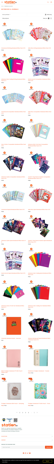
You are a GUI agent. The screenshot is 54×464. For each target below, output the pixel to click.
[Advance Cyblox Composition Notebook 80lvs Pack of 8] (13, 163)
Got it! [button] (47, 461)
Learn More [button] (4, 461)
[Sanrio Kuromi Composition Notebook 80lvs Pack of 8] (40, 65)
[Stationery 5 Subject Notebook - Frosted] (40, 357)
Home (2, 6)
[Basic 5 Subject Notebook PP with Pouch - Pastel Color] (13, 357)
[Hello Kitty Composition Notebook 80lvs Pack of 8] (40, 98)
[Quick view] (24, 45)
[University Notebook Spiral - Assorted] (13, 324)
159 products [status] (5, 18)
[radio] (48, 18)
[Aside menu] (2, 2)
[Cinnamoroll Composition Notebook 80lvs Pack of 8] (13, 98)
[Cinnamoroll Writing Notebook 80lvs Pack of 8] (13, 34)
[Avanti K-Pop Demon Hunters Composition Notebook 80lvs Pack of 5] (40, 163)
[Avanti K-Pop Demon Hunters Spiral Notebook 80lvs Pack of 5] (40, 226)
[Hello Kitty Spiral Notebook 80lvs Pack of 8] (40, 195)
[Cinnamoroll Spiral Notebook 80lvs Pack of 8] (13, 195)
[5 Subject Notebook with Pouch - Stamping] (13, 389)
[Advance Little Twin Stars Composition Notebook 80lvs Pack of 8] (40, 130)
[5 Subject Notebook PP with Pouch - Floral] (40, 389)
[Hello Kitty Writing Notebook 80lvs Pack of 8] (40, 34)
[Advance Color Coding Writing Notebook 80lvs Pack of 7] (13, 65)
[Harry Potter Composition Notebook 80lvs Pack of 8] (13, 130)
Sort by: (5, 14)
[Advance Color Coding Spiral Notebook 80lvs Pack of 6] (40, 259)
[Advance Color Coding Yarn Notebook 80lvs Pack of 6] (40, 292)
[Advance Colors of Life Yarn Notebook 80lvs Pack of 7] (13, 292)
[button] (48, 2)
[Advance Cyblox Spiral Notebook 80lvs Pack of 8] (13, 226)
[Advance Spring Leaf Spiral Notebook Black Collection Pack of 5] (40, 324)
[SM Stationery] (10, 2)
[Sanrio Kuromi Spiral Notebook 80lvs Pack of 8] (13, 259)
